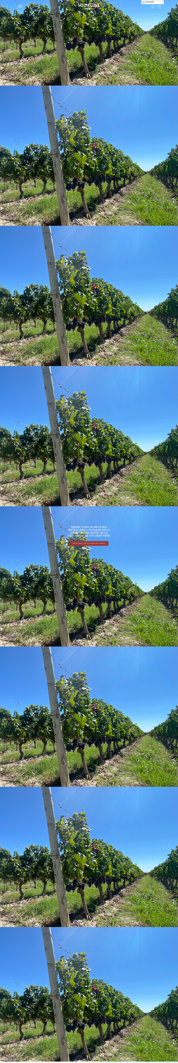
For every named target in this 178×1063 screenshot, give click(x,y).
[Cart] (159, 6)
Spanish (149, 2)
